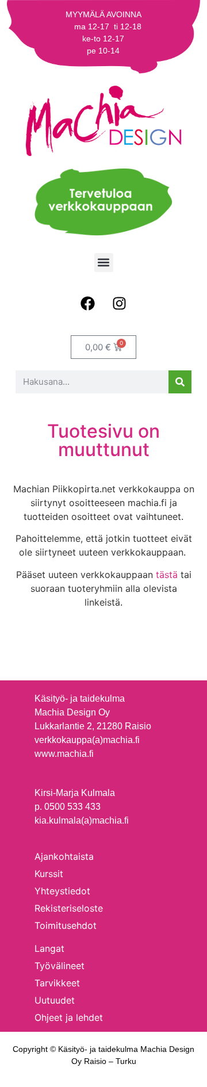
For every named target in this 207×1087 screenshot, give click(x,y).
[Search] (179, 381)
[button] (103, 262)
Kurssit (48, 873)
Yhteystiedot (62, 891)
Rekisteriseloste (68, 908)
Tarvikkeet (57, 983)
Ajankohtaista (64, 856)
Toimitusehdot (65, 925)
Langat (49, 948)
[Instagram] (119, 303)
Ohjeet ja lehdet (68, 1017)
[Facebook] (88, 303)
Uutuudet (54, 1000)
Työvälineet (59, 965)
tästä (167, 574)
